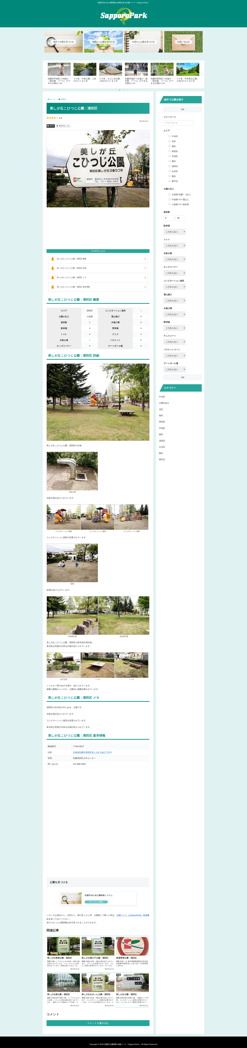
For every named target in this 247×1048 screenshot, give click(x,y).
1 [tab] (119, 90)
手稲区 (175, 156)
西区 (174, 176)
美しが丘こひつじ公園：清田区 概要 (71, 259)
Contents (95, 251)
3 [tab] (127, 90)
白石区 (175, 171)
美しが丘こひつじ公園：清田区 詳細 (71, 268)
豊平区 (175, 181)
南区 (174, 146)
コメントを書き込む (98, 1023)
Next (202, 74)
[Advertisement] (98, 228)
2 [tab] (123, 90)
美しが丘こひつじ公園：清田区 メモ (71, 277)
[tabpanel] (59, 74)
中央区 (175, 136)
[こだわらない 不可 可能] (175, 300)
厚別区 (175, 151)
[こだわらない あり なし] (175, 232)
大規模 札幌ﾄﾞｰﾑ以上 (181, 194)
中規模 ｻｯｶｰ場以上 (180, 199)
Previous (44, 74)
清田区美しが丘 (64, 126)
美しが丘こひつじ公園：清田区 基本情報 (73, 287)
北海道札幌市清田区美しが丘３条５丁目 (91, 752)
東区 (174, 161)
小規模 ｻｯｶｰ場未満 (180, 204)
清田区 (51, 126)
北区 (174, 141)
